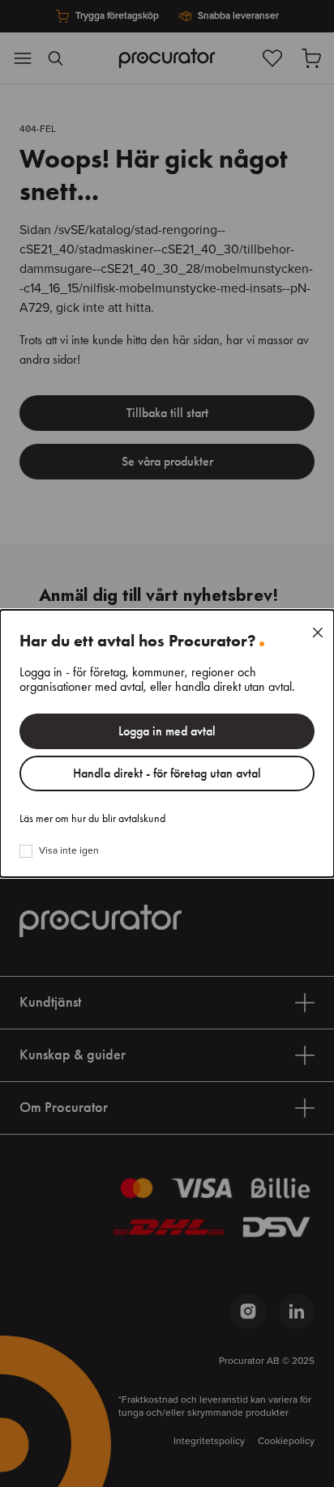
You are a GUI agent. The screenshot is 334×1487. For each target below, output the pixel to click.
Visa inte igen (69, 851)
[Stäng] (318, 632)
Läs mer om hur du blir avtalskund (92, 818)
